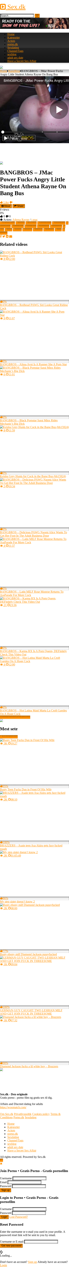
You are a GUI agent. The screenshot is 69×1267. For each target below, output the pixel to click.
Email (3, 1182)
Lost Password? (18, 1216)
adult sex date (15, 57)
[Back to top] (1, 1160)
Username (6, 1178)
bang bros (45, 223)
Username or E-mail (11, 1241)
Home (11, 34)
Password (5, 1186)
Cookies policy (41, 1114)
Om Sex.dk (6, 1114)
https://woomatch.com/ (13, 1107)
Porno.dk (18, 1117)
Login (4, 1217)
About (6, 206)
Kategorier (13, 37)
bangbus (19, 226)
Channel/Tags (15, 51)
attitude (32, 223)
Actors (11, 40)
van (59, 229)
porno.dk (12, 44)
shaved (50, 229)
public (39, 229)
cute (9, 229)
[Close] (1, 1163)
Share (19, 206)
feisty (18, 229)
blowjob (44, 226)
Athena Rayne (20, 219)
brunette (57, 226)
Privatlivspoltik (22, 1114)
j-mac (34, 219)
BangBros (14, 71)
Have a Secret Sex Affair (21, 61)
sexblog (11, 54)
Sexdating (13, 47)
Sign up (5, 1190)
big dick (31, 226)
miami (28, 229)
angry (21, 223)
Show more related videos (15, 717)
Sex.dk (16, 7)
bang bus (60, 223)
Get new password (11, 1245)
